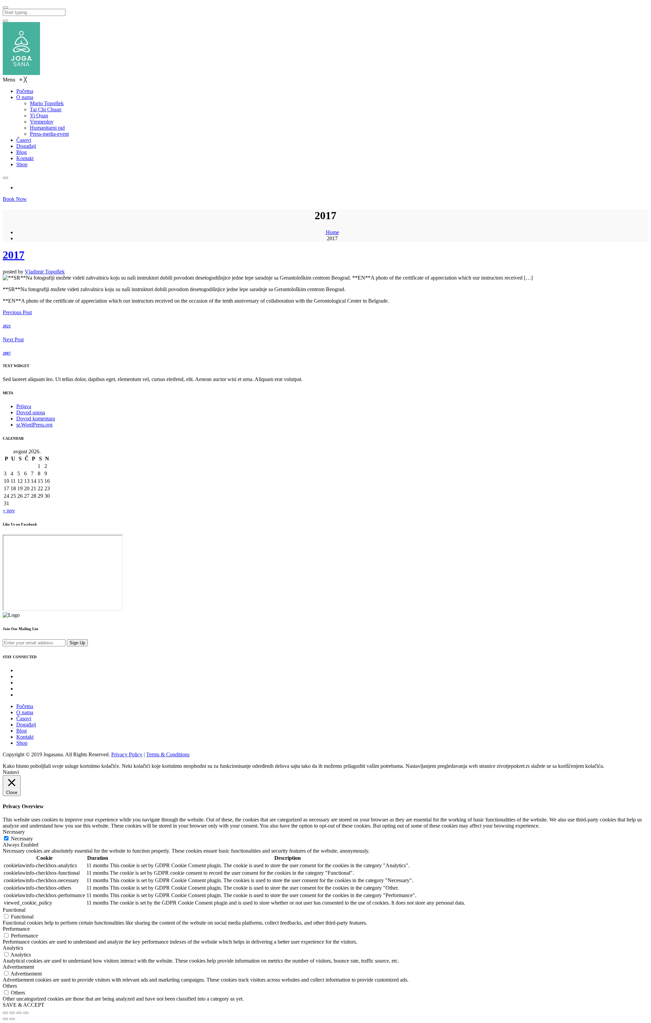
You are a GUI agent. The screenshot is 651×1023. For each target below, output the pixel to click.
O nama (24, 712)
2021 (7, 326)
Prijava (23, 406)
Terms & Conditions (168, 754)
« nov (9, 510)
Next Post (13, 339)
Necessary (22, 838)
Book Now (15, 199)
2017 (13, 255)
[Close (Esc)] (5, 1013)
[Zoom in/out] (25, 1013)
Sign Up (77, 642)
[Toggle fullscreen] (19, 1013)
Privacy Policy (126, 754)
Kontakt (25, 737)
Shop (21, 743)
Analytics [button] (13, 948)
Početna (24, 706)
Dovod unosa (30, 412)
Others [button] (10, 986)
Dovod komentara (35, 418)
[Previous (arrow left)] (5, 1019)
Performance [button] (16, 929)
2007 (7, 353)
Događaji (26, 724)
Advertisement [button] (18, 967)
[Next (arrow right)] (12, 1019)
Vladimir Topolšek (45, 271)
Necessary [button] (14, 832)
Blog (21, 731)
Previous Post (17, 312)
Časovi (23, 718)
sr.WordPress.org (34, 425)
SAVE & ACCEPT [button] (23, 1005)
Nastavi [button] (11, 772)
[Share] (12, 1013)
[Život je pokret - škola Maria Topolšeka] (21, 73)
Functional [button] (14, 910)
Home (332, 232)
